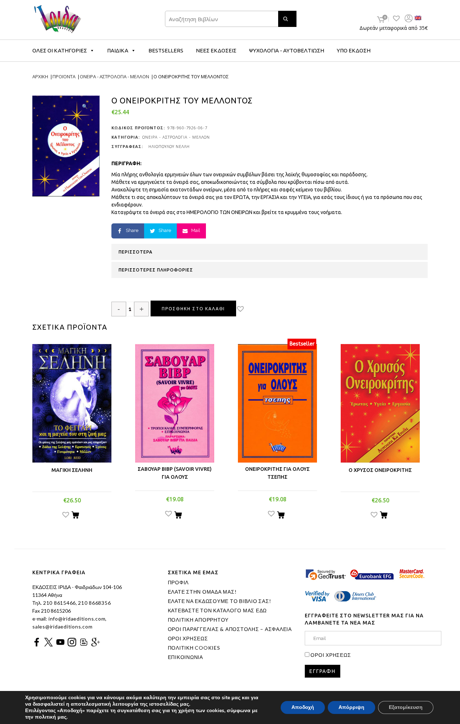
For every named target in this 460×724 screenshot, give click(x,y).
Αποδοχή (302, 707)
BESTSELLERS (165, 50)
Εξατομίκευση (406, 707)
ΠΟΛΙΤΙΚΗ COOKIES (194, 648)
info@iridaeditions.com (76, 619)
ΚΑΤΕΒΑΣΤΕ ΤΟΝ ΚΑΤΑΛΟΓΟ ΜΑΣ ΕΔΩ (217, 610)
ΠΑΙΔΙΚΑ (117, 50)
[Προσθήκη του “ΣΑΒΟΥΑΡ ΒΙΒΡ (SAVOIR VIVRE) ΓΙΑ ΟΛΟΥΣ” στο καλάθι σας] (178, 516)
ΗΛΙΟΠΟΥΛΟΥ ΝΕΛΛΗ (169, 146)
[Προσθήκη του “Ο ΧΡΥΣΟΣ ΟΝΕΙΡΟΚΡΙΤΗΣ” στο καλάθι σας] (383, 516)
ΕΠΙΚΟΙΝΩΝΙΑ (185, 657)
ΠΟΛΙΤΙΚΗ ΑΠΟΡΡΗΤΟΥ (198, 620)
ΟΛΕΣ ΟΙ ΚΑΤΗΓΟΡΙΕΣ (59, 50)
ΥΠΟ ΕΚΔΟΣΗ (354, 50)
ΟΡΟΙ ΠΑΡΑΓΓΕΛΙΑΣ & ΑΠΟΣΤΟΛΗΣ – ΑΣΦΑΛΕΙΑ (230, 629)
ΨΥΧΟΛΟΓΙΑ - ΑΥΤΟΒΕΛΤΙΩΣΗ (286, 50)
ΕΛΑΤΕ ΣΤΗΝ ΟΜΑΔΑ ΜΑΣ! (202, 592)
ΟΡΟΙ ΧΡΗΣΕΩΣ (188, 638)
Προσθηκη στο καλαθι (193, 308)
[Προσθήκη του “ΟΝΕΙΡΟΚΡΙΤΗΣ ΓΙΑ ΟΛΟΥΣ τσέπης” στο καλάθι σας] (281, 516)
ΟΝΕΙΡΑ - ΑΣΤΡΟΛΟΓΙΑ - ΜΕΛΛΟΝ (176, 137)
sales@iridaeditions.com (62, 626)
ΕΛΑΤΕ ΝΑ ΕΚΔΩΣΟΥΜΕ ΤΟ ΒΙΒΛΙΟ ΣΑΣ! (219, 601)
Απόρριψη (351, 707)
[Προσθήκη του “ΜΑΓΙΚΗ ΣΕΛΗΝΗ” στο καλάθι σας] (75, 516)
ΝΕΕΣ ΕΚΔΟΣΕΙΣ (216, 50)
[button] (247, 309)
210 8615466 (59, 603)
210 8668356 (94, 603)
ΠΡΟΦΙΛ (178, 582)
